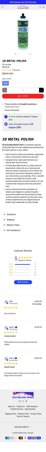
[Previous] (16, 54)
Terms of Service (23, 416)
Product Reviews (16, 409)
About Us (11, 406)
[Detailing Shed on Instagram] (26, 402)
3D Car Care (6, 65)
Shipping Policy (11, 414)
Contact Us (21, 406)
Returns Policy (23, 414)
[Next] (29, 54)
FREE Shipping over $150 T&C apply (23, 2)
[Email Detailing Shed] (20, 402)
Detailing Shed (22, 433)
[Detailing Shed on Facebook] (23, 402)
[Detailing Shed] (23, 7)
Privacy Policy (35, 414)
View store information (12, 110)
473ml (5, 83)
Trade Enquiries (32, 406)
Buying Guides (30, 409)
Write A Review (23, 282)
